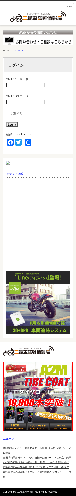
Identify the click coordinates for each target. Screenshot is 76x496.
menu (69, 6)
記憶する (16, 113)
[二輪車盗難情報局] (38, 351)
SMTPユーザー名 (17, 79)
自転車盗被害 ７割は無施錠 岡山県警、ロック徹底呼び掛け (36, 462)
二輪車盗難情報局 (27, 491)
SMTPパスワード (17, 96)
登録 (9, 134)
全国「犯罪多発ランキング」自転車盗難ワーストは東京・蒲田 (37, 457)
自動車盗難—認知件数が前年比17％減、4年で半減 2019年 (36, 467)
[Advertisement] (38, 227)
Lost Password (23, 134)
